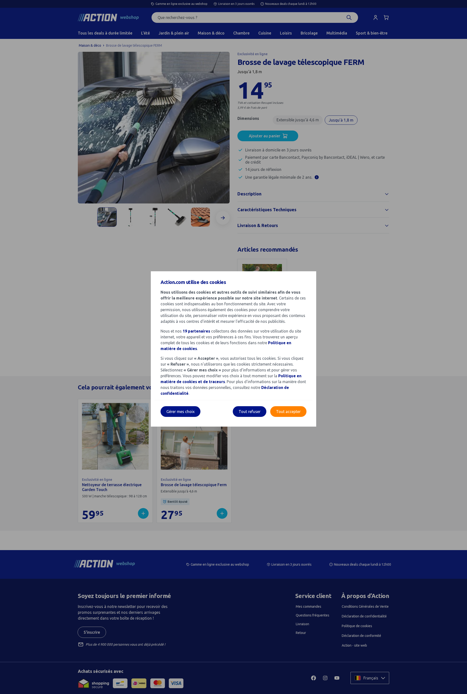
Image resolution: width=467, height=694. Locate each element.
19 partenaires (196, 331)
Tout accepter (288, 411)
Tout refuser (249, 411)
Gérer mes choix (180, 411)
